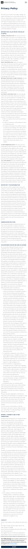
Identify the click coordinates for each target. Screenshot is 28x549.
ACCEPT (14, 547)
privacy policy (13, 543)
